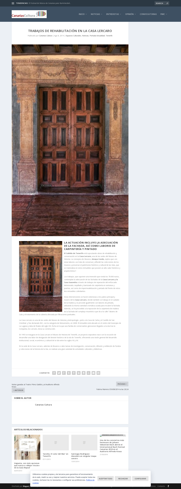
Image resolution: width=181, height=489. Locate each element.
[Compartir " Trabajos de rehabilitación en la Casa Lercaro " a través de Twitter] (59, 373)
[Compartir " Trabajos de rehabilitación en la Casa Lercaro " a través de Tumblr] (68, 373)
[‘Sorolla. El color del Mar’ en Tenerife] (56, 442)
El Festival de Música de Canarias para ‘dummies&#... (50, 3)
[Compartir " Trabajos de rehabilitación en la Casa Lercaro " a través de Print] (98, 373)
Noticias (95, 14)
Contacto (161, 486)
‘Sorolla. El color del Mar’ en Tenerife (55, 455)
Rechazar (123, 479)
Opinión (129, 14)
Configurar (140, 479)
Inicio (82, 14)
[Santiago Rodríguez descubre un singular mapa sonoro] (84, 442)
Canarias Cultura (45, 35)
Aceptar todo (105, 479)
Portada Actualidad (97, 35)
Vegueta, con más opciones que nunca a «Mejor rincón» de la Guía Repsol (27, 465)
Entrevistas (112, 14)
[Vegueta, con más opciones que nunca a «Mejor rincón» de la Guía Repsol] (27, 447)
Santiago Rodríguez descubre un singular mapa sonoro (83, 456)
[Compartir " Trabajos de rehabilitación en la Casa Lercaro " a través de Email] (93, 373)
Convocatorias (148, 14)
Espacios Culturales (73, 35)
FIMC (162, 14)
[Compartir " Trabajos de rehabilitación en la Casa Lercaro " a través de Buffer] (83, 373)
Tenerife (109, 35)
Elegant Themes (29, 486)
